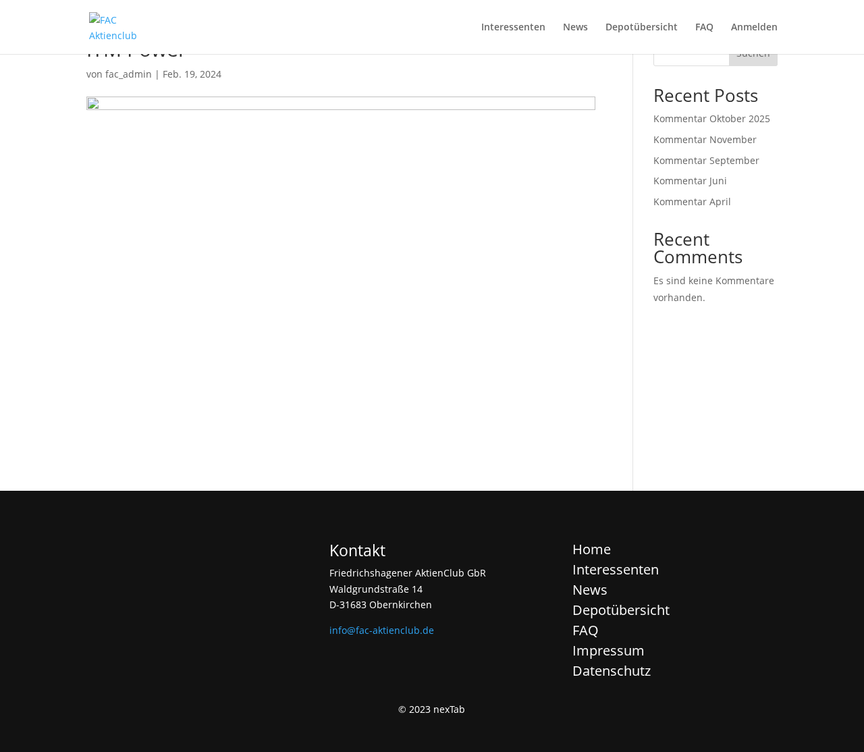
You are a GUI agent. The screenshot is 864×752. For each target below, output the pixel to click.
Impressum (608, 650)
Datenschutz (611, 671)
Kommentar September (706, 160)
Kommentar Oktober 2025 (711, 118)
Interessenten (513, 27)
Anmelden (754, 27)
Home (591, 549)
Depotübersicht (641, 27)
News (575, 27)
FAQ (704, 27)
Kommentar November (705, 139)
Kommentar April (692, 201)
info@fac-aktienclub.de (381, 630)
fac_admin (128, 74)
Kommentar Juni (690, 180)
